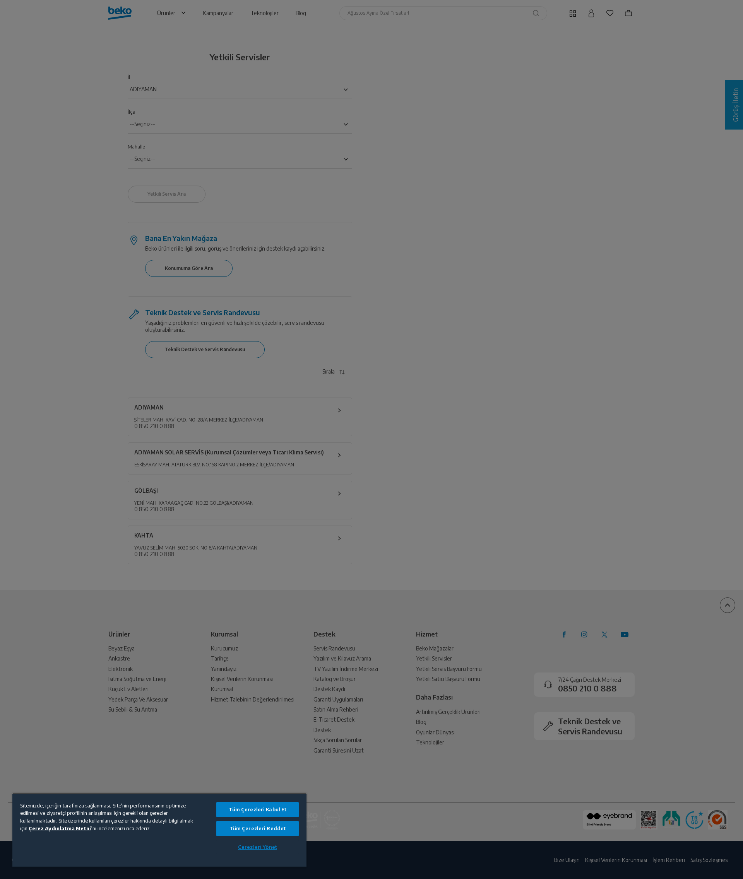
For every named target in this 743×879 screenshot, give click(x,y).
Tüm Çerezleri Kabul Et (258, 809)
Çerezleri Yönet (257, 847)
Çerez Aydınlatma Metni (60, 828)
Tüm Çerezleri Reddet (257, 828)
